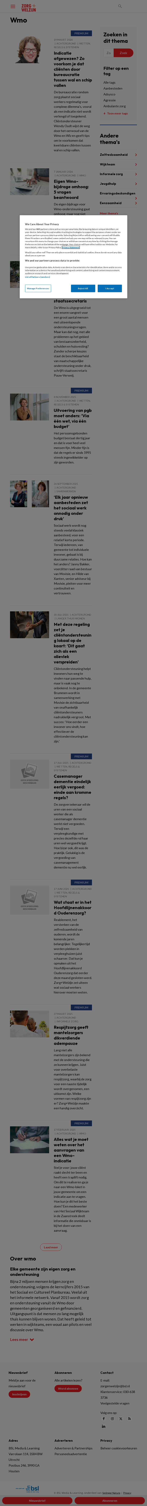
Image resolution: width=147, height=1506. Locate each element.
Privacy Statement (70, 247)
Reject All (83, 288)
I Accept (110, 288)
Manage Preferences (38, 288)
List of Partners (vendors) (37, 277)
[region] (73, 256)
